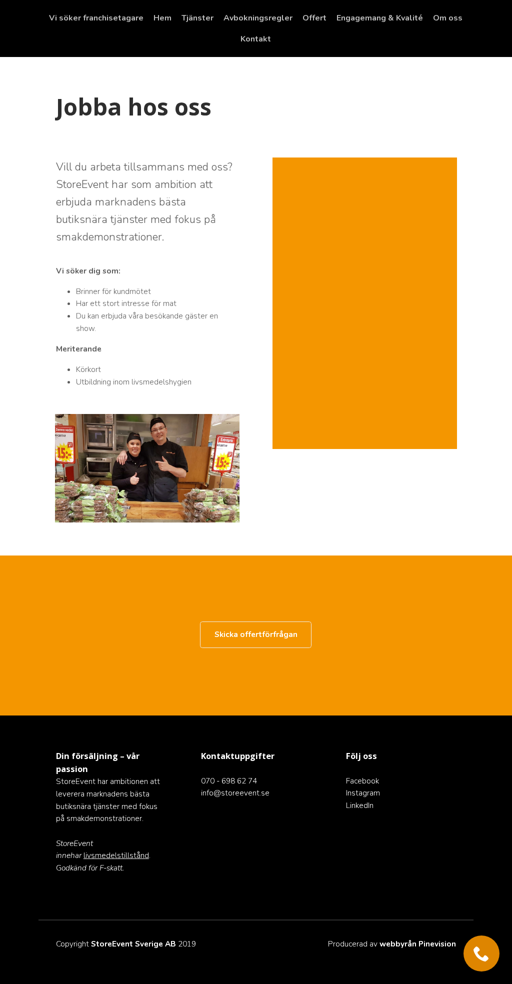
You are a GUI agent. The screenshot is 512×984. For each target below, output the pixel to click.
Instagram (363, 793)
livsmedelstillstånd (116, 855)
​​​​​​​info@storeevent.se (235, 793)
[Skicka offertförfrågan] (256, 646)
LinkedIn (360, 805)
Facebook (362, 781)
